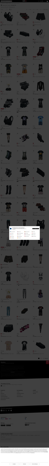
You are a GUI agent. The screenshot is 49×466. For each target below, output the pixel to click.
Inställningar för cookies (18, 452)
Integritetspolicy (33, 452)
